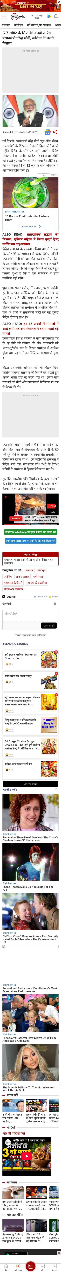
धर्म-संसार (38, 576)
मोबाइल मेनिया (15, 1215)
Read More (16, 519)
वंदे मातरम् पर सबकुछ (39, 25)
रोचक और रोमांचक (13, 589)
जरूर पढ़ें (12, 1095)
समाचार (6, 25)
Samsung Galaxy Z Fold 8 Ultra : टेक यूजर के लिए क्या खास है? (12, 1238)
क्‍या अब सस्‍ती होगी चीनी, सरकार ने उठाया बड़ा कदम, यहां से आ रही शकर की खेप (12, 1205)
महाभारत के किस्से (13, 583)
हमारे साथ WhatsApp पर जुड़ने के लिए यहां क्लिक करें (30, 531)
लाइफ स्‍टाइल (22, 576)
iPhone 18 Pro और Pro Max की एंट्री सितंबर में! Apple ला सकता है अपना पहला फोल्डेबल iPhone (36, 1238)
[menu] (5, 16)
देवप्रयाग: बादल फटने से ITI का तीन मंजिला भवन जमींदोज (28, 561)
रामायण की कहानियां (36, 583)
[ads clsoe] (59, 1253)
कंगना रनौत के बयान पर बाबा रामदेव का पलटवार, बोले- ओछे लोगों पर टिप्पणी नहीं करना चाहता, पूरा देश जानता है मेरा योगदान (36, 1205)
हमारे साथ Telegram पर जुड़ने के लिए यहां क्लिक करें (30, 540)
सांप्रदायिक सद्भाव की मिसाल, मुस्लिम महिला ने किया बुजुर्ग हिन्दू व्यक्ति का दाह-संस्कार (30, 239)
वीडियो (11, 1127)
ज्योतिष (8, 576)
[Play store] (49, 16)
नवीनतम (12, 1182)
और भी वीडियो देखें (13, 1133)
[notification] (56, 16)
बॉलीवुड (18, 25)
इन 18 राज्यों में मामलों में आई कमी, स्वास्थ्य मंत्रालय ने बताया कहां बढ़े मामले (30, 328)
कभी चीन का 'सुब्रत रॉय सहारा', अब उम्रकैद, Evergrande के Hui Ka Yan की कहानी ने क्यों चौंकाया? (12, 1118)
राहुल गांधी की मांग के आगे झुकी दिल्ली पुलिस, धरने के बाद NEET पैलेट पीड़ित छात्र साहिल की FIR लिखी (36, 1118)
